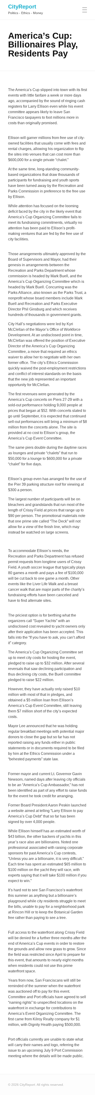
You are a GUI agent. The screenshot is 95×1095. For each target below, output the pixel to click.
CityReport (22, 6)
